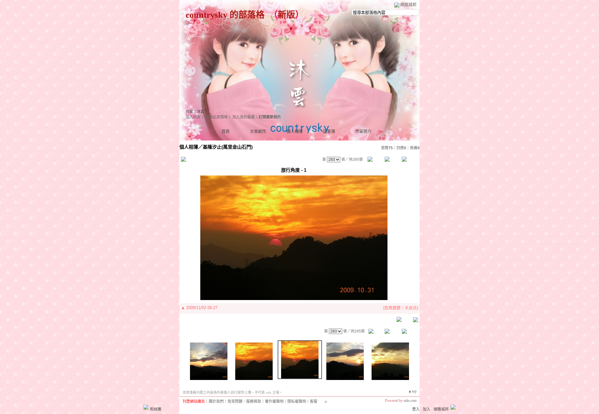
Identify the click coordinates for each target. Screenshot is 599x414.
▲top (412, 391)
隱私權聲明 (296, 401)
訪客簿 (329, 131)
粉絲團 (155, 409)
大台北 (411, 307)
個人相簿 (294, 131)
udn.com (410, 400)
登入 (416, 409)
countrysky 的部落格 (225, 15)
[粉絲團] (146, 407)
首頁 (226, 131)
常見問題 (234, 401)
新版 (286, 15)
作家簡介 (363, 131)
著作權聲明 (274, 401)
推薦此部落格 (216, 117)
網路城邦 (408, 4)
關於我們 (216, 401)
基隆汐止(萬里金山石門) (228, 147)
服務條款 (253, 401)
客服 (313, 401)
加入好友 (193, 117)
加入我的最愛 (243, 117)
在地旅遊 (392, 307)
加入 (426, 409)
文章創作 (258, 131)
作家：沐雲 (195, 112)
